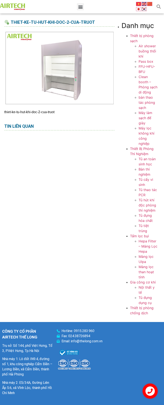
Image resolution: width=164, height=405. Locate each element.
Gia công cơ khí (143, 282)
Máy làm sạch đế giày (145, 118)
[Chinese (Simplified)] (150, 3)
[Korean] (144, 9)
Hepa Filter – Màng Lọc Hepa (148, 246)
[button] (80, 6)
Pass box (146, 61)
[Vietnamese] (139, 3)
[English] (144, 3)
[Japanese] (139, 9)
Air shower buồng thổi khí (147, 51)
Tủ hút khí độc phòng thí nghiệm (147, 205)
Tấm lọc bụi (139, 236)
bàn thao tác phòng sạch (147, 102)
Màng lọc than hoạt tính (146, 272)
